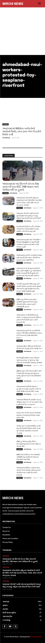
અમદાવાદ (5, 124)
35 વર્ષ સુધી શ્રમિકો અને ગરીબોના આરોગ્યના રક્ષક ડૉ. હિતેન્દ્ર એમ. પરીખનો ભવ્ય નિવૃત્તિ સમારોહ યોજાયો (29, 360)
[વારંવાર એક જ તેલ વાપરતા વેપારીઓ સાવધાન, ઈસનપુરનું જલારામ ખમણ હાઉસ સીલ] (8, 416)
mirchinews (6, 138)
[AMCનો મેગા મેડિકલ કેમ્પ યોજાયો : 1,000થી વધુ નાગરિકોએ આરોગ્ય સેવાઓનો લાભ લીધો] (8, 457)
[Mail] (10, 626)
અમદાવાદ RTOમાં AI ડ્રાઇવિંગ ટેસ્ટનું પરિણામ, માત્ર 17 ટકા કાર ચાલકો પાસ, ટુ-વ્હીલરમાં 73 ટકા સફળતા (29, 402)
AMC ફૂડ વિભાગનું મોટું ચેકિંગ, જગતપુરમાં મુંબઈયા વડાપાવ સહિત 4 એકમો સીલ (28, 443)
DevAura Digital (35, 637)
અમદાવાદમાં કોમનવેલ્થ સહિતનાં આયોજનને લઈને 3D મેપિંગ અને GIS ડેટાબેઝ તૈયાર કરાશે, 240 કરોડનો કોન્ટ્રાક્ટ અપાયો (22, 572)
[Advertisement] (22, 31)
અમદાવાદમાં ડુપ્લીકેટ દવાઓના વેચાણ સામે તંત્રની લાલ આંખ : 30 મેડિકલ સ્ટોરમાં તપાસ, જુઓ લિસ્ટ (29, 257)
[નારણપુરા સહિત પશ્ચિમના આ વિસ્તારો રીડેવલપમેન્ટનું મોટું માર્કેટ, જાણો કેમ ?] (8, 349)
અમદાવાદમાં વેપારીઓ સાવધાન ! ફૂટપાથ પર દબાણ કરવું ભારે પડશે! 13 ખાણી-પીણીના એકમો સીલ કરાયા (28, 388)
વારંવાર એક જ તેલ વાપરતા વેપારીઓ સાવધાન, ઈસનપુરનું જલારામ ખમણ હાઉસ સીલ (28, 415)
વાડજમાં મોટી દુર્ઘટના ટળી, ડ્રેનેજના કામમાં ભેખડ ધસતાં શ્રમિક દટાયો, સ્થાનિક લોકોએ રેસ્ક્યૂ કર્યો (28, 228)
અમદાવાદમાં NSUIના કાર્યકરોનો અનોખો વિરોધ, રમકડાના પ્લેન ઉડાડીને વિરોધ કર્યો (21, 131)
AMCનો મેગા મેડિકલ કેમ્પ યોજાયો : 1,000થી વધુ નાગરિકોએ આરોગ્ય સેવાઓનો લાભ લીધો (28, 457)
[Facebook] (4, 626)
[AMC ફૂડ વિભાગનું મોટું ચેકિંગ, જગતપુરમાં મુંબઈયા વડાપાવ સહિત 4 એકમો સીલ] (8, 444)
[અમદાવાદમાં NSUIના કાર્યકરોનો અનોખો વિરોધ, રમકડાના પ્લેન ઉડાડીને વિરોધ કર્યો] (22, 115)
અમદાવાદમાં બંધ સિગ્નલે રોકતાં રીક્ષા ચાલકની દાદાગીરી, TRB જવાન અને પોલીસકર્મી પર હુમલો (20, 186)
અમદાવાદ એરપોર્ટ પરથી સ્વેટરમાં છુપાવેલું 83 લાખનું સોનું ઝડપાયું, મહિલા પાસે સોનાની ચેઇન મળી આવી (28, 215)
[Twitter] (15, 626)
